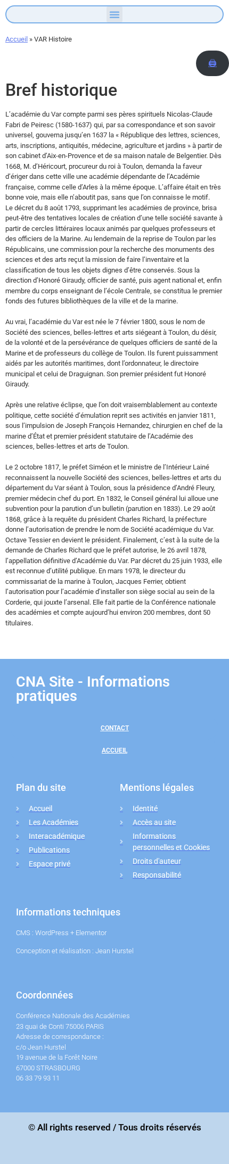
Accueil (16, 39)
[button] (114, 14)
